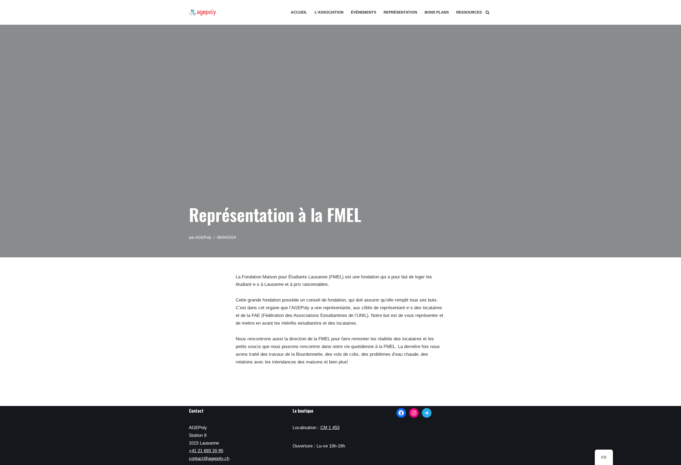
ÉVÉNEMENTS (363, 12)
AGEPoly (203, 237)
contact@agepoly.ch (209, 458)
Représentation (400, 12)
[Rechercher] (487, 12)
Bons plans (437, 12)
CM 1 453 (329, 427)
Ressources (469, 12)
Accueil (299, 12)
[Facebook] (401, 413)
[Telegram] (426, 413)
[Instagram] (414, 413)
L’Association (329, 12)
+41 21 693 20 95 (206, 450)
